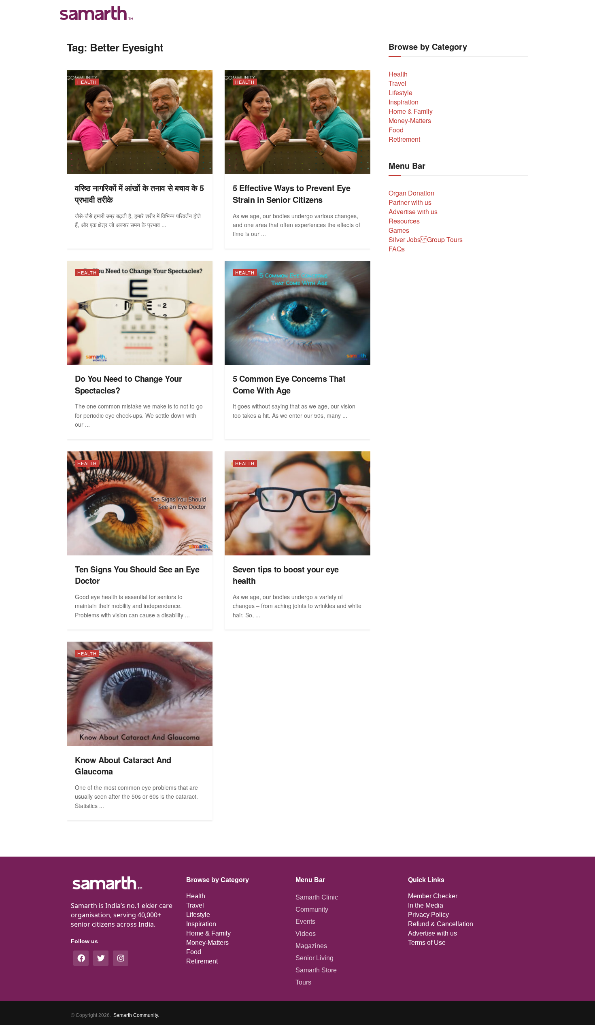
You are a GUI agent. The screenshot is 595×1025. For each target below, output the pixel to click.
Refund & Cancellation (440, 924)
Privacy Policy (428, 914)
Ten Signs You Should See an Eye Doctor (137, 575)
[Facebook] (81, 958)
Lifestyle (400, 92)
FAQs (397, 248)
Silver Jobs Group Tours (426, 239)
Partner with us (410, 202)
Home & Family (411, 111)
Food (396, 129)
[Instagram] (120, 958)
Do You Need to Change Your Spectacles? (128, 384)
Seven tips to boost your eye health (286, 575)
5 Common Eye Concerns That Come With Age (289, 384)
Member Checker (432, 896)
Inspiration (404, 101)
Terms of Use (427, 942)
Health (87, 82)
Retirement (404, 139)
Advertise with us (413, 211)
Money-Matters (410, 120)
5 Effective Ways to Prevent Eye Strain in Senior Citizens (292, 193)
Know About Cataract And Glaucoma (123, 765)
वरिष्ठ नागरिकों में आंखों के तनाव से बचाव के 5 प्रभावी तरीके (139, 193)
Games (399, 230)
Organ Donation (411, 193)
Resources (404, 220)
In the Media (425, 905)
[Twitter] (100, 958)
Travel (397, 83)
